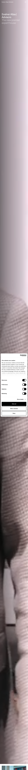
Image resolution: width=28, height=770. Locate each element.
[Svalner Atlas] (7, 2)
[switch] (24, 384)
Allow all (14, 404)
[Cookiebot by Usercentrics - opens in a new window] (20, 355)
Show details (20, 399)
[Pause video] (25, 760)
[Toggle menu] (25, 2)
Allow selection (14, 408)
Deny (14, 413)
